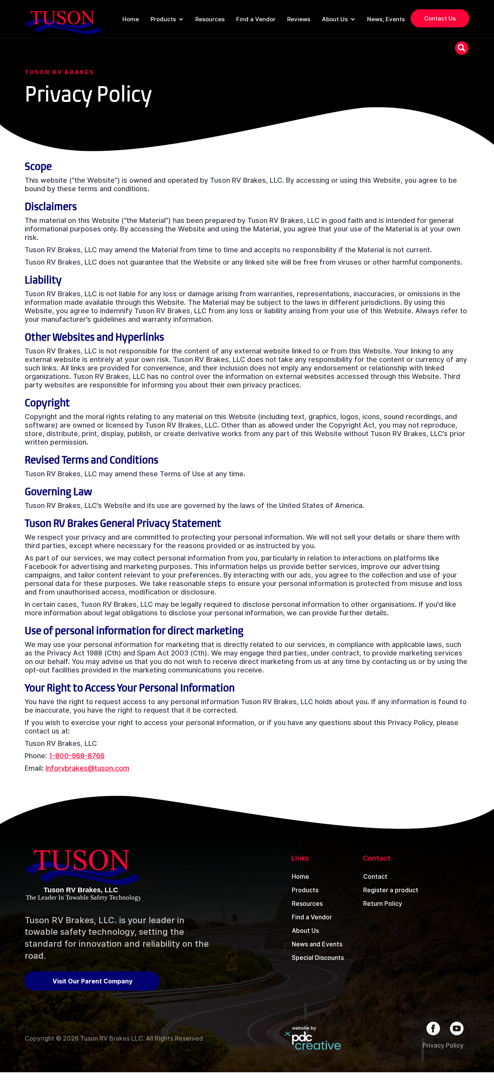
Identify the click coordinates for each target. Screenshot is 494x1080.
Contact (375, 876)
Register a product (390, 890)
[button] (167, 19)
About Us (305, 930)
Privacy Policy (443, 1045)
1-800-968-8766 (77, 756)
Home (300, 876)
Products (305, 890)
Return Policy (382, 903)
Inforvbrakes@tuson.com (87, 768)
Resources (307, 903)
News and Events (317, 944)
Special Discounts (318, 957)
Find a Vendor (312, 917)
